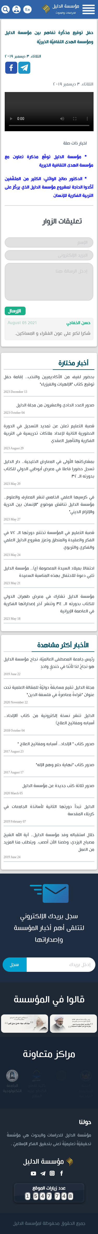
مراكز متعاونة (49, 1054)
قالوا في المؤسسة (49, 999)
